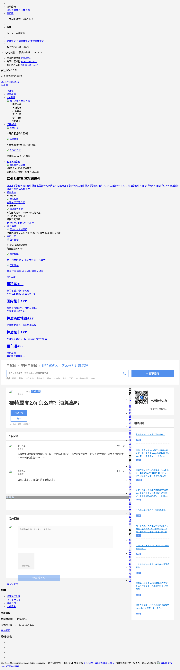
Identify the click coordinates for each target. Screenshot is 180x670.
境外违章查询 (23, 10)
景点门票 (14, 128)
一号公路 (30, 378)
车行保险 (14, 199)
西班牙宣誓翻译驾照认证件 (70, 185)
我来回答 (18, 413)
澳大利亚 (16, 260)
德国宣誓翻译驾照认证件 (19, 185)
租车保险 (11, 192)
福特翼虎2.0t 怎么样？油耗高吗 (65, 366)
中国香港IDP (160, 185)
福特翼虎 (26, 424)
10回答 (138, 480)
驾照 (71, 378)
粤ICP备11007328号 (104, 663)
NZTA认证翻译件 (112, 185)
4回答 (138, 460)
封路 (21, 378)
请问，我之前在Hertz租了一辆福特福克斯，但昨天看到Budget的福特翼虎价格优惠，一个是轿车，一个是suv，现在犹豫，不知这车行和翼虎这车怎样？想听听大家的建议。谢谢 (152, 456)
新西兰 (29, 260)
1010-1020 (26, 58)
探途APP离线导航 (18, 229)
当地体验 (14, 139)
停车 (49, 378)
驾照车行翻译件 (22, 189)
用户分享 (11, 236)
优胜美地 (40, 378)
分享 (19, 418)
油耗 (14, 424)
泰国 (23, 260)
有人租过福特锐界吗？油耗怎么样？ (151, 510)
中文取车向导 (82, 378)
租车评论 (14, 239)
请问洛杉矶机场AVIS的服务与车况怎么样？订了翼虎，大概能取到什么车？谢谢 (152, 586)
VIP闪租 (11, 97)
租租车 (4, 85)
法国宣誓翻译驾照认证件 (44, 185)
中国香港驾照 (147, 185)
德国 (36, 260)
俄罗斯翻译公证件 (94, 185)
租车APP (11, 277)
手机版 (10, 13)
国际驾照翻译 (13, 161)
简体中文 (11, 41)
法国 (41, 271)
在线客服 (5, 630)
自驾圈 (11, 366)
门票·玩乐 (11, 124)
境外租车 (11, 91)
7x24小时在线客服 (10, 82)
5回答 (138, 500)
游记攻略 (14, 254)
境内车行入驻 (13, 600)
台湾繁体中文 (23, 41)
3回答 (138, 516)
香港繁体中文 (37, 41)
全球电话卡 (15, 150)
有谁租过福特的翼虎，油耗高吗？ (150, 434)
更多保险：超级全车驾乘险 (20, 223)
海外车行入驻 (13, 596)
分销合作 (11, 603)
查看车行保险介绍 (16, 202)
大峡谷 (57, 378)
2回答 (138, 554)
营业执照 (88, 663)
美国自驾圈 (29, 366)
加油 (93, 378)
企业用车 (11, 606)
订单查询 (11, 10)
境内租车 (11, 94)
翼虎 (19, 424)
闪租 (14, 378)
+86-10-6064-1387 (29, 65)
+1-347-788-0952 (29, 61)
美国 (9, 260)
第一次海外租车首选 (20, 101)
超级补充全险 (16, 209)
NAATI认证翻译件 (130, 185)
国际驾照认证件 (17, 165)
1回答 (138, 440)
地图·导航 (11, 226)
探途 (65, 378)
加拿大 (42, 260)
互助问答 (14, 265)
